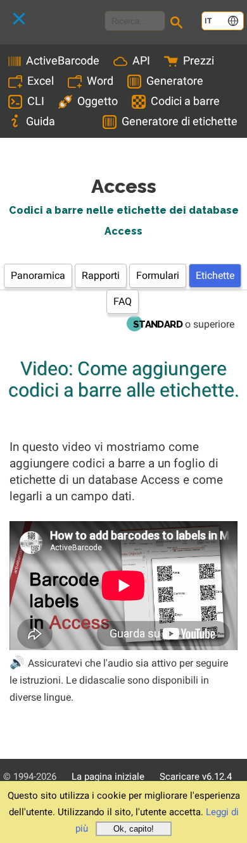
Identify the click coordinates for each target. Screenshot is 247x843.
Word (100, 80)
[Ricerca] (178, 24)
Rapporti (101, 275)
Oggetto (97, 101)
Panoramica (38, 275)
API (141, 60)
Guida (40, 121)
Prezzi (198, 60)
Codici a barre (185, 101)
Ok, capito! (133, 829)
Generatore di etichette (180, 121)
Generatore (174, 80)
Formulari (157, 275)
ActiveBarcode (62, 60)
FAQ (122, 301)
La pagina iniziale (108, 776)
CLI (35, 101)
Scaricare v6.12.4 (196, 776)
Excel (40, 80)
